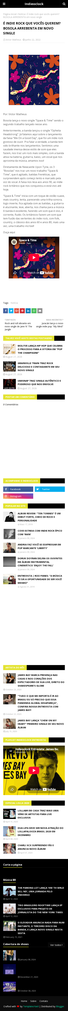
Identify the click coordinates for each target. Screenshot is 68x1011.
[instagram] (18, 496)
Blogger (60, 1006)
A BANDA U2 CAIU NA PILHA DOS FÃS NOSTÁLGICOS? (39, 985)
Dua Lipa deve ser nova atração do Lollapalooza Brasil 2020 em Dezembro (40, 831)
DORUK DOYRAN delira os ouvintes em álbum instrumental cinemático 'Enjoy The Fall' (40, 562)
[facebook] (18, 489)
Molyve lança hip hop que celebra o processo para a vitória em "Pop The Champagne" (40, 349)
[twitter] (50, 489)
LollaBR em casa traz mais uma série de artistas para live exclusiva (38, 814)
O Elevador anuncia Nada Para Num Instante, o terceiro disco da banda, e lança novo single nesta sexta (41, 928)
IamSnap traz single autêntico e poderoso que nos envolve (39, 382)
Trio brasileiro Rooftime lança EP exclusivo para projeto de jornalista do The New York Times (40, 909)
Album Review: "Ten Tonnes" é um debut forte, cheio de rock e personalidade (39, 517)
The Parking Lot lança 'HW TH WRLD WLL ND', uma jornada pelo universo (41, 891)
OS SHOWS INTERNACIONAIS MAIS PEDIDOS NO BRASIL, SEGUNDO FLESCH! (41, 953)
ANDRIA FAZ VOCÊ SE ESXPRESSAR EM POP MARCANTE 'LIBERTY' (39, 546)
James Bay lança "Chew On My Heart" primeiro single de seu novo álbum (41, 724)
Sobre (33, 1001)
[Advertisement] (34, 626)
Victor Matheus (13, 39)
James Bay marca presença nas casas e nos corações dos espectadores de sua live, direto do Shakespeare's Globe (41, 680)
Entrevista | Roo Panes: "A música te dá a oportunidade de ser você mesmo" (40, 579)
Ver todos (55, 944)
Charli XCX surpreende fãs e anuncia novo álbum (36, 847)
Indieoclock (34, 4)
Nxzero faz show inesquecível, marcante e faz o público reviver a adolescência (40, 969)
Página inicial (9, 14)
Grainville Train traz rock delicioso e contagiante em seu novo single (38, 366)
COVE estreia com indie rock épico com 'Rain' (40, 532)
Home (24, 1001)
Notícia (21, 14)
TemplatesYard (31, 1006)
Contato (44, 1001)
